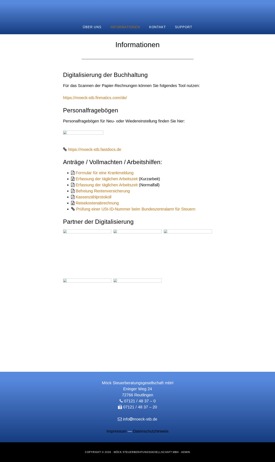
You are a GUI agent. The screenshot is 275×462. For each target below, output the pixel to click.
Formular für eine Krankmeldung (103, 173)
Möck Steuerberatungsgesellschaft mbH (137, 10)
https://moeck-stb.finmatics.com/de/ (95, 97)
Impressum (116, 431)
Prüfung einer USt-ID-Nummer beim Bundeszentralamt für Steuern (135, 209)
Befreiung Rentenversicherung (103, 191)
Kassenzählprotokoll (93, 197)
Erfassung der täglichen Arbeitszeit (107, 179)
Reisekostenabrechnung (97, 203)
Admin (185, 452)
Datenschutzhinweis (151, 431)
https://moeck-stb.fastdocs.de (94, 149)
